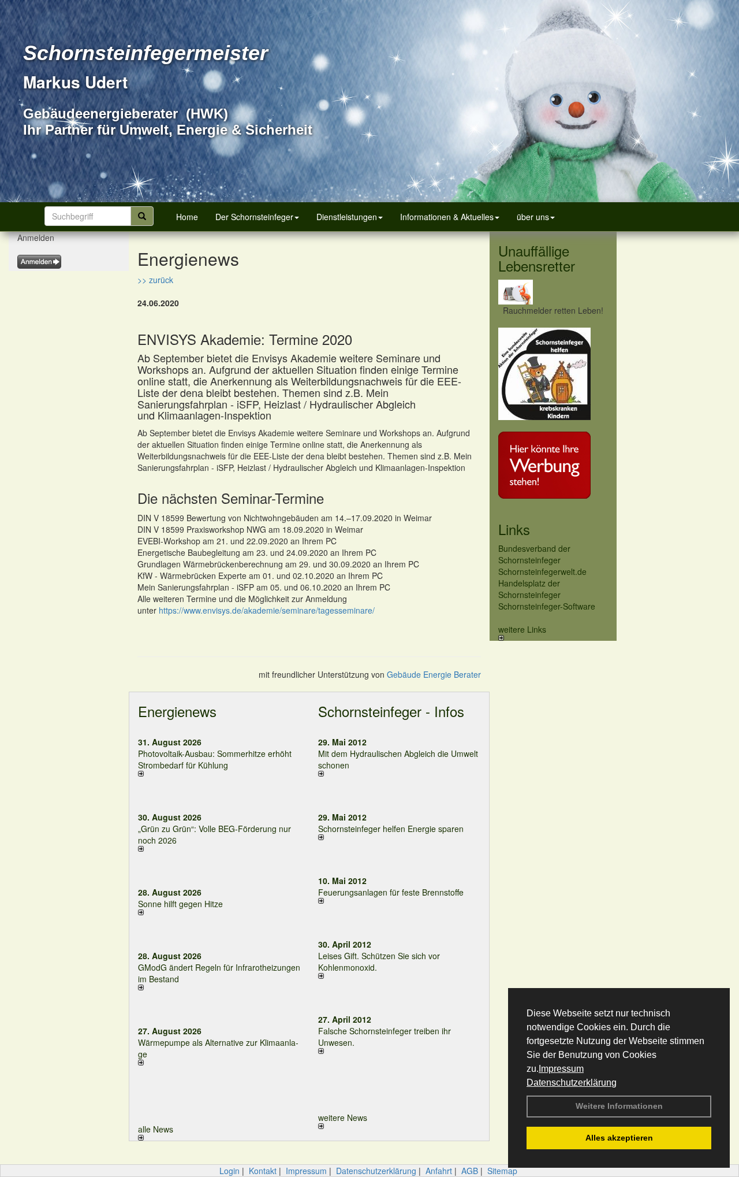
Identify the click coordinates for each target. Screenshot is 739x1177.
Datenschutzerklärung (572, 1082)
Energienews (177, 711)
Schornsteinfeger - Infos (391, 711)
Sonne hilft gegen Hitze (180, 903)
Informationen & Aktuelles (447, 216)
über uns (533, 216)
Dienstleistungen (346, 216)
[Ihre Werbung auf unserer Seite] (553, 465)
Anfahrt (439, 1170)
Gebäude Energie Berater (434, 674)
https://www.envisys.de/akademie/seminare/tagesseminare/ (267, 610)
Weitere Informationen (619, 1106)
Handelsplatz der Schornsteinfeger (529, 588)
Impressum (561, 1069)
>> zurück (155, 279)
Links (514, 529)
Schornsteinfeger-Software (546, 606)
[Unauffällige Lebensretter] (553, 292)
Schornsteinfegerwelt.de (542, 571)
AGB (469, 1170)
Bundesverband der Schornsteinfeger (534, 554)
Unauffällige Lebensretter (536, 258)
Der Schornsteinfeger (254, 216)
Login (229, 1170)
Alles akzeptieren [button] (619, 1137)
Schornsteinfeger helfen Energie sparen (391, 828)
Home (187, 216)
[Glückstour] (553, 374)
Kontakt (263, 1170)
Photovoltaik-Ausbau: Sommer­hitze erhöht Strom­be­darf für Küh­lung (215, 759)
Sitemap (502, 1170)
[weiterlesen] (219, 774)
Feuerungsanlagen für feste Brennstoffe (391, 892)
